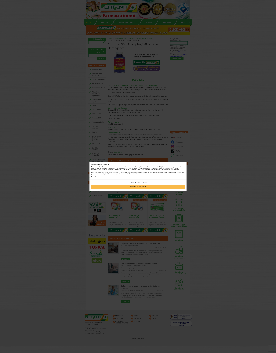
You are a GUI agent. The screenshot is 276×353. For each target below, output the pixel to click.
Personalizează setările (138, 182)
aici (102, 176)
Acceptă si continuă (138, 187)
